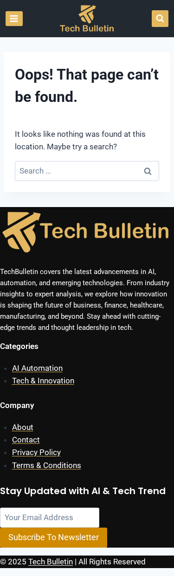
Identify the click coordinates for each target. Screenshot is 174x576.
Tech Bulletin (50, 561)
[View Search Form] (160, 18)
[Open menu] (14, 18)
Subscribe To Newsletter (53, 537)
